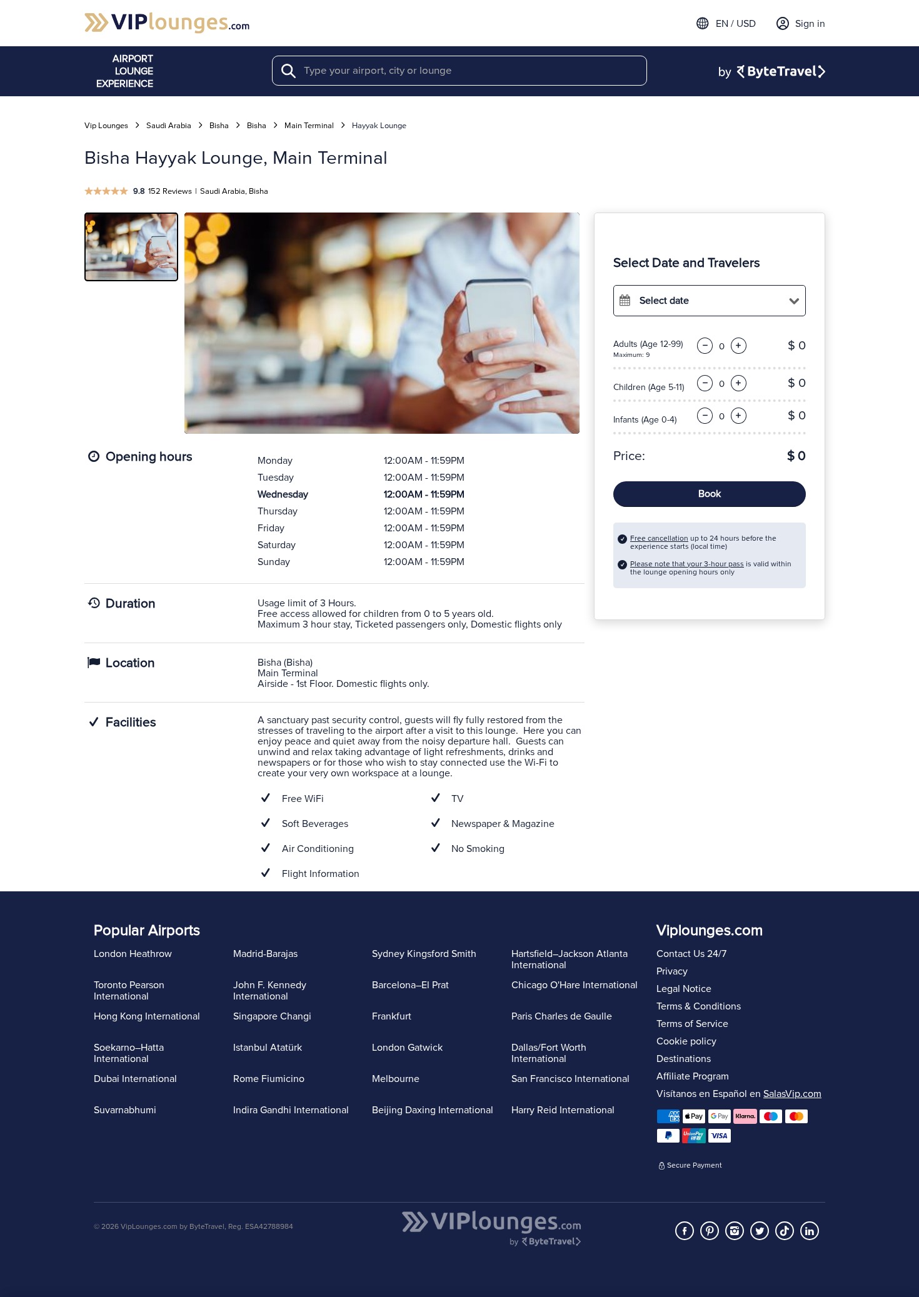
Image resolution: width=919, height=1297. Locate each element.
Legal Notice (683, 989)
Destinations (683, 1059)
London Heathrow (133, 954)
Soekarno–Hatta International (129, 1053)
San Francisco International (570, 1079)
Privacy (672, 971)
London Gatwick (407, 1047)
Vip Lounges (106, 126)
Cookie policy (686, 1041)
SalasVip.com (792, 1094)
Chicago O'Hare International (574, 985)
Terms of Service (692, 1024)
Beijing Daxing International (432, 1110)
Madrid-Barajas (265, 954)
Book (709, 494)
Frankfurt (391, 1016)
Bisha (219, 126)
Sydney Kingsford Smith (424, 954)
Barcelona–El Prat (410, 985)
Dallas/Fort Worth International (548, 1053)
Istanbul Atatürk (267, 1047)
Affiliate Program (692, 1076)
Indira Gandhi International (291, 1110)
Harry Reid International (563, 1110)
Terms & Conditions (698, 1006)
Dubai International (135, 1079)
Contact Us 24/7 (691, 954)
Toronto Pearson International (129, 991)
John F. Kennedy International (269, 991)
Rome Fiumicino (268, 1079)
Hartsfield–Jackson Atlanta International (569, 959)
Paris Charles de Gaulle (561, 1016)
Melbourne (395, 1079)
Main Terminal (309, 126)
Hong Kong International (147, 1016)
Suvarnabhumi (125, 1110)
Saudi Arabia (168, 126)
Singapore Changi (272, 1016)
